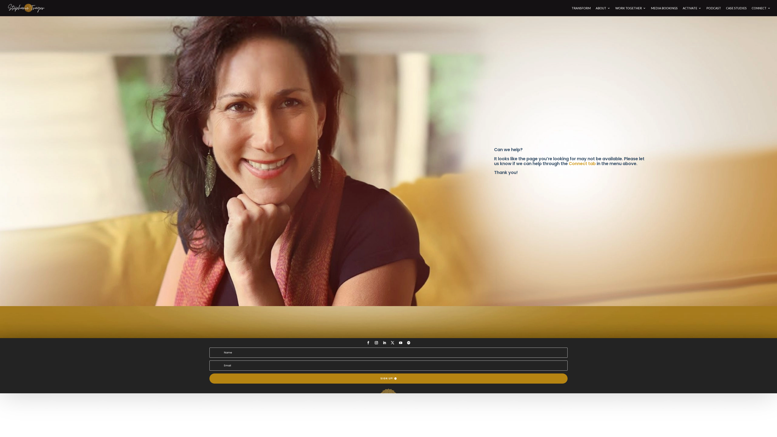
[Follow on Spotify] (408, 342)
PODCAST (713, 8)
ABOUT (601, 8)
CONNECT (759, 8)
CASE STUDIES (736, 8)
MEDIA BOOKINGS (664, 8)
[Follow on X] (392, 342)
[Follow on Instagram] (376, 342)
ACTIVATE (690, 8)
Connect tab (582, 164)
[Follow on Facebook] (368, 342)
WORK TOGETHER (628, 8)
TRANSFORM (581, 8)
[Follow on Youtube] (400, 342)
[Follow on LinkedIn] (384, 342)
